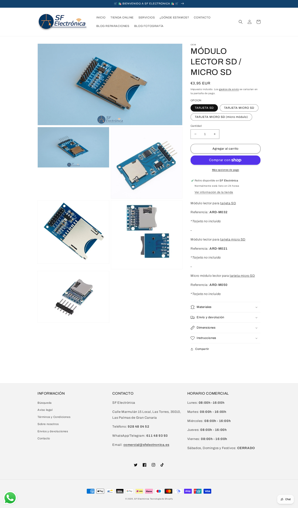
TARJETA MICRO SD (239, 107)
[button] (240, 21)
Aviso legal (45, 409)
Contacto (44, 438)
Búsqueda (45, 402)
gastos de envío (229, 89)
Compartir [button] (202, 348)
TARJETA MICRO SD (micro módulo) (221, 116)
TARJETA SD (204, 107)
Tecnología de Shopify (161, 499)
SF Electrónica (141, 499)
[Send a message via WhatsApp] (10, 498)
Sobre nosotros (48, 424)
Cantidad (196, 126)
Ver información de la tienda (214, 192)
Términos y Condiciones (54, 417)
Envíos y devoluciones (53, 431)
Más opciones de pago (225, 169)
